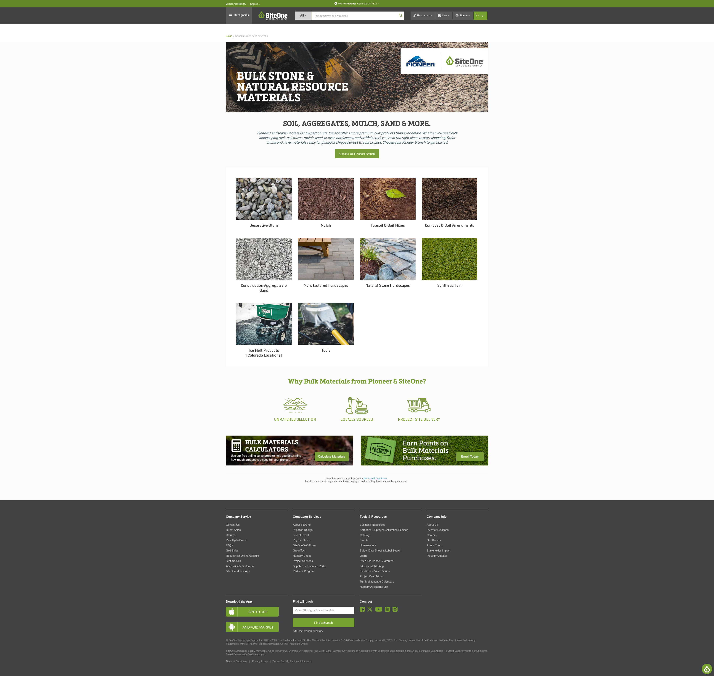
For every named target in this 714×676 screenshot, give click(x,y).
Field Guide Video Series (375, 571)
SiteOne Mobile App (238, 571)
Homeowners (368, 545)
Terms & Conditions (236, 661)
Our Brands (434, 540)
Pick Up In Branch (237, 540)
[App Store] (256, 611)
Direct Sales (233, 529)
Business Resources (372, 524)
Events (364, 540)
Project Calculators (371, 576)
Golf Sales (232, 550)
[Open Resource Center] (707, 669)
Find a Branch (303, 601)
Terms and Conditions (375, 478)
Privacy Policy (260, 661)
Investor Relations (438, 529)
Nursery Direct (302, 555)
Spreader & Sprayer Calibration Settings (384, 529)
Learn (363, 555)
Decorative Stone (264, 226)
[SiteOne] (273, 19)
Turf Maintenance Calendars (377, 581)
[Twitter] (370, 610)
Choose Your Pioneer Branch (357, 153)
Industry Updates (437, 555)
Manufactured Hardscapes (326, 286)
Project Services (303, 560)
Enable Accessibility (236, 4)
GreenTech (299, 550)
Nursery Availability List (374, 586)
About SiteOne (302, 524)
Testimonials (233, 560)
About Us (432, 524)
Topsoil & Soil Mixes (388, 226)
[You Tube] (379, 610)
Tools (325, 351)
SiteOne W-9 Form (304, 545)
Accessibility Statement (240, 566)
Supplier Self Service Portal (309, 566)
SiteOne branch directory (308, 631)
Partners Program (304, 571)
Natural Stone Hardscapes (388, 286)
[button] (255, 4)
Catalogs (365, 535)
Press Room (434, 545)
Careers (432, 535)
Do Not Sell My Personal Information (292, 661)
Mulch (326, 226)
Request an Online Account (242, 555)
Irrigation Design (303, 529)
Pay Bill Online (302, 540)
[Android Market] (256, 627)
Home (229, 36)
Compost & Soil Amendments (449, 226)
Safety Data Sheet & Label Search (380, 550)
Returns (231, 535)
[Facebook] (363, 610)
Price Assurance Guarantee (376, 560)
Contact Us (233, 524)
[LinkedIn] (388, 610)
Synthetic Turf (449, 286)
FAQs (229, 545)
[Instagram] (396, 610)
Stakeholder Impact (438, 550)
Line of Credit (301, 535)
